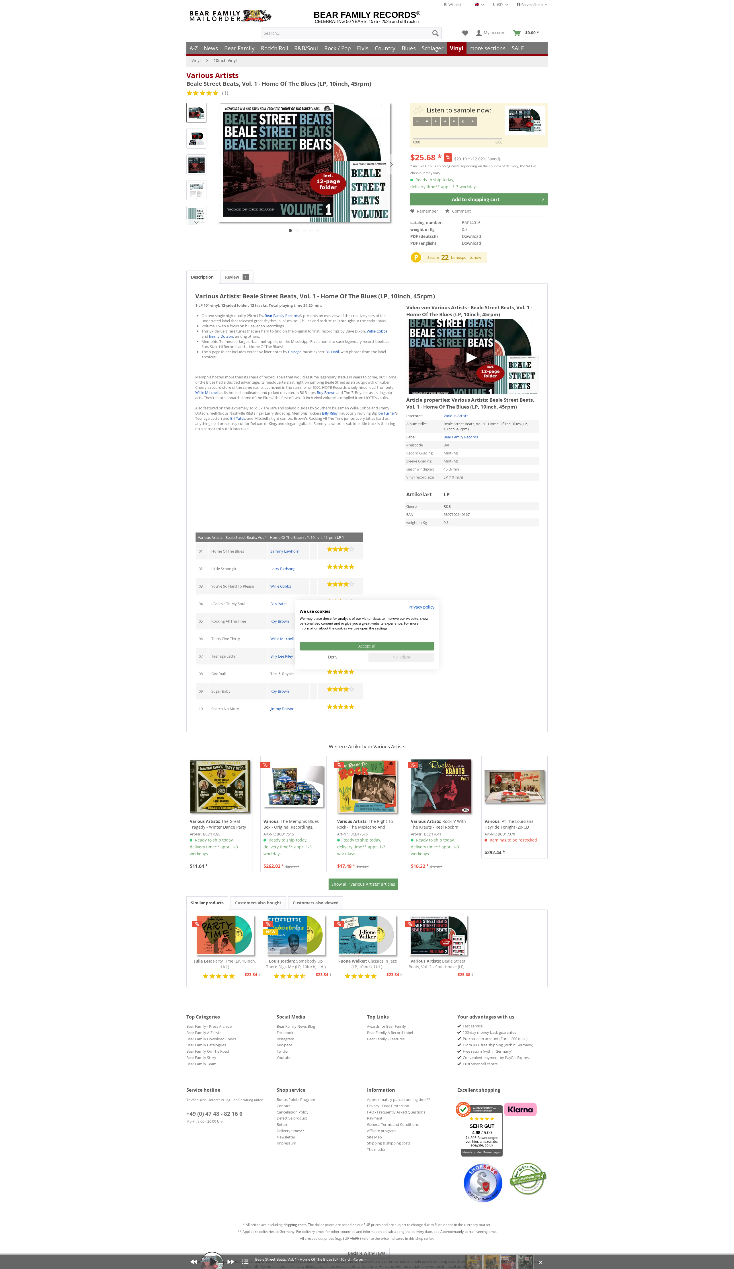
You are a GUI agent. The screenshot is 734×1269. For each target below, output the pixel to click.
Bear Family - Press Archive (209, 1026)
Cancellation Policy (293, 1112)
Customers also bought (258, 902)
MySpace (284, 1045)
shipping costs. (295, 1224)
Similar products (207, 902)
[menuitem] (351, 33)
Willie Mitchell (206, 392)
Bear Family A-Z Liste (203, 1032)
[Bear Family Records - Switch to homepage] (231, 16)
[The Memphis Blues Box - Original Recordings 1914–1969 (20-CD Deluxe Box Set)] (293, 786)
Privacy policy (421, 607)
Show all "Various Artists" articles (363, 884)
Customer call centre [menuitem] (480, 1063)
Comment (461, 211)
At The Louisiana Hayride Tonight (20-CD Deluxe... (509, 824)
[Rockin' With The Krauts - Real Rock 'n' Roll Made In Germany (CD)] (441, 786)
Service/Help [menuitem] (532, 4)
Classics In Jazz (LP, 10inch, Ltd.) (367, 963)
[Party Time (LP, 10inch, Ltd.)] (225, 935)
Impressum (286, 1143)
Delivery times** (291, 1130)
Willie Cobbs (377, 331)
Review (236, 277)
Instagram (285, 1038)
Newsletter (286, 1137)
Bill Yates (237, 418)
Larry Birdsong (282, 568)
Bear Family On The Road (207, 1051)
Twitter (283, 1051)
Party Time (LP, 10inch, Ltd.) (225, 963)
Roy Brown (326, 392)
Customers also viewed (316, 902)
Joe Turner (386, 413)
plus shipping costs (445, 166)
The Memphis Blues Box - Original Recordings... (291, 824)
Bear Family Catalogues (206, 1045)
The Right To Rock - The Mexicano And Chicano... (365, 824)
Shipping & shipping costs (389, 1143)
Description (202, 277)
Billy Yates (278, 603)
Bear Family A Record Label (390, 1032)
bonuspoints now (466, 257)
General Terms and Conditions (393, 1124)
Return (282, 1124)
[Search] (436, 33)
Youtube (284, 1057)
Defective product (292, 1118)
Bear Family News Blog (296, 1026)
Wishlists (455, 4)
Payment (374, 1118)
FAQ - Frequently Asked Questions (396, 1112)
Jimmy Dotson (221, 336)
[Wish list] (465, 33)
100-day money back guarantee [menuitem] (489, 1032)
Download (471, 236)
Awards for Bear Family (386, 1026)
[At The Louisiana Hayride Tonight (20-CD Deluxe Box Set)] (514, 786)
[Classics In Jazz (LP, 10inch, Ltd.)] (367, 935)
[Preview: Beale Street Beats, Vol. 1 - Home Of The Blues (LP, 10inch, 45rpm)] (196, 113)
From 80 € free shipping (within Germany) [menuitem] (498, 1045)
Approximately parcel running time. (468, 1231)
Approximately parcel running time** (398, 1099)
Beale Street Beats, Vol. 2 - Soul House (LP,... (438, 963)
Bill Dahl (332, 351)
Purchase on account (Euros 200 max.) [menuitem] (495, 1038)
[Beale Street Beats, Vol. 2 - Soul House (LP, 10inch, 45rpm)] (438, 935)
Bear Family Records (282, 315)
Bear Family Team (201, 1063)
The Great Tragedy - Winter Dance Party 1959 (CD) (218, 824)
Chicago (295, 351)
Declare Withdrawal (367, 1253)
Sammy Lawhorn (284, 551)
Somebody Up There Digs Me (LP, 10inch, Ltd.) (296, 963)
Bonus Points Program (296, 1099)
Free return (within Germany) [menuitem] (487, 1051)
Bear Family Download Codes (211, 1038)
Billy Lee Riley (281, 656)
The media (376, 1149)
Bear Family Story (201, 1057)
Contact (283, 1105)
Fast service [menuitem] (473, 1026)
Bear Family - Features (386, 1038)
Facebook (285, 1032)
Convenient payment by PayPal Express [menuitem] (496, 1057)
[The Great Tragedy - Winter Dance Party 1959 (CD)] (220, 786)
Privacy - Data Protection (388, 1105)
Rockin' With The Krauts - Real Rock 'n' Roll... (438, 824)
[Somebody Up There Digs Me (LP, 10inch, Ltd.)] (296, 935)
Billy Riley (330, 413)
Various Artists (212, 75)
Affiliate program (381, 1130)
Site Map (374, 1137)
